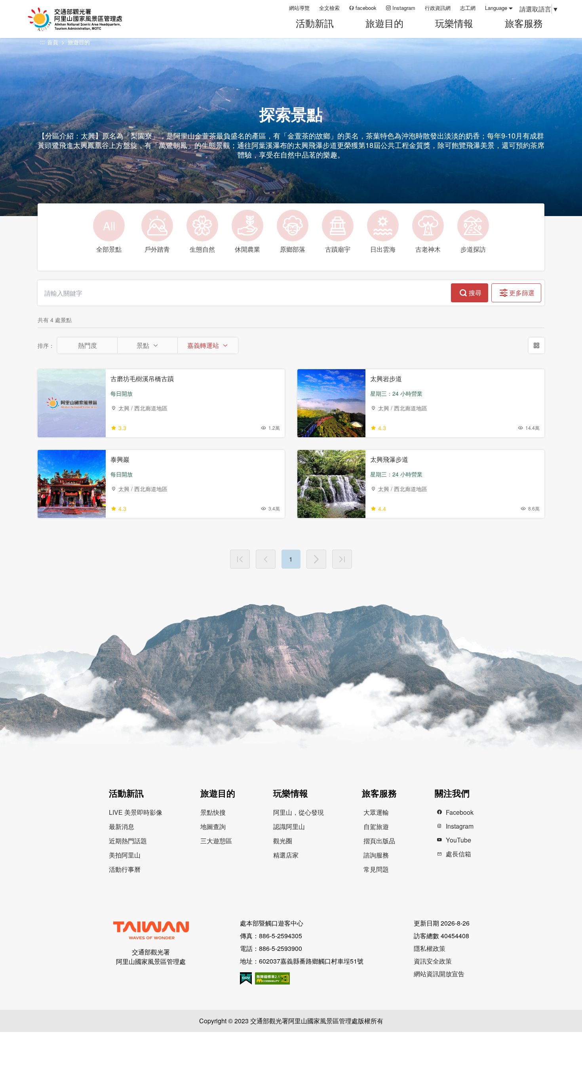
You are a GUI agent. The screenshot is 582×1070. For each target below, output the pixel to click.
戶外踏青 (157, 249)
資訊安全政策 (433, 961)
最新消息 (121, 826)
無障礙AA (272, 978)
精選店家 (286, 854)
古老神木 (428, 249)
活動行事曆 (125, 869)
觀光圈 (282, 840)
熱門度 (87, 345)
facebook (366, 7)
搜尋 (475, 292)
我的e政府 (246, 978)
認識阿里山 (289, 826)
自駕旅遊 (376, 826)
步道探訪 (473, 249)
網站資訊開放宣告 (439, 973)
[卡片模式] (536, 345)
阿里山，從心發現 (298, 812)
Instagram (403, 7)
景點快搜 (213, 812)
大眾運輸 (376, 812)
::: (280, 7)
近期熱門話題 (128, 840)
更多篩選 (521, 292)
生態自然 (202, 249)
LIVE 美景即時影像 (135, 812)
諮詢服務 (376, 854)
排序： (46, 345)
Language (496, 7)
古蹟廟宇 (337, 249)
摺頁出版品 (379, 840)
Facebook (460, 812)
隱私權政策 (429, 948)
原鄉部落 (292, 249)
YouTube (458, 839)
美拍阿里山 (125, 854)
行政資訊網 (438, 7)
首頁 (52, 42)
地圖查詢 (213, 826)
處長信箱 (458, 853)
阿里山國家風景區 (84, 19)
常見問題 (376, 869)
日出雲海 (383, 249)
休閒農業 (247, 249)
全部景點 (109, 236)
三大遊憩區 (216, 840)
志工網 (467, 7)
